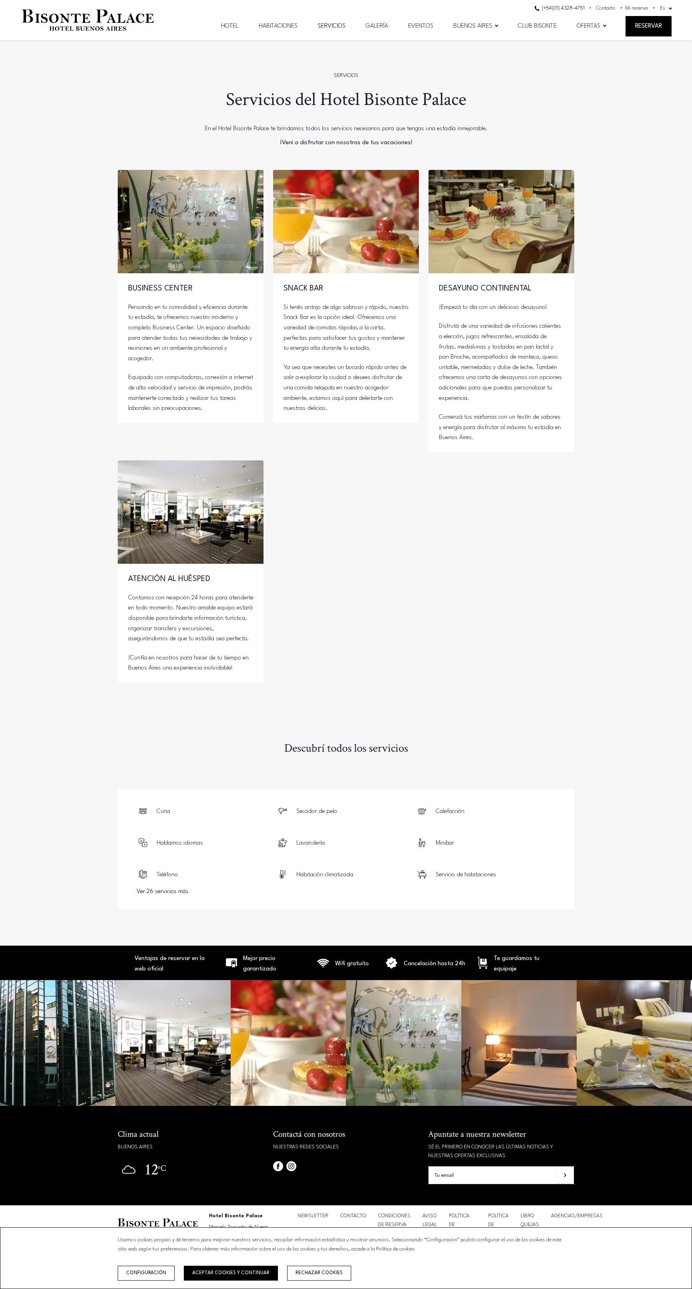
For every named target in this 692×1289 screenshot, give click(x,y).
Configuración (146, 1273)
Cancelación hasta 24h (434, 964)
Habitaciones (278, 26)
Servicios (332, 26)
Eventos (420, 26)
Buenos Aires (472, 26)
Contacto (606, 8)
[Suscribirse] (565, 1175)
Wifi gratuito (352, 964)
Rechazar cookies (319, 1273)
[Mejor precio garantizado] (231, 967)
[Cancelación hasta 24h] (323, 967)
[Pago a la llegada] (482, 967)
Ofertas (588, 26)
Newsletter (313, 1215)
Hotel (230, 26)
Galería (377, 26)
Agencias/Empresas (577, 1215)
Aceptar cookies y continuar (231, 1273)
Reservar (648, 26)
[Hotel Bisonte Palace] (88, 33)
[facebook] (278, 1166)
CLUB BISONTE (537, 26)
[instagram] (291, 1166)
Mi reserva (636, 8)
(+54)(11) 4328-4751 (563, 8)
